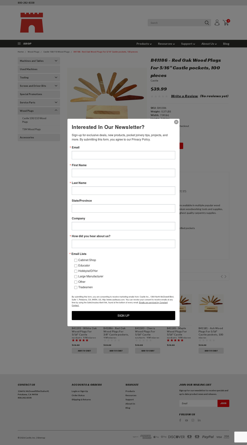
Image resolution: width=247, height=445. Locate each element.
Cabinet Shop (87, 260)
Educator (84, 265)
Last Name (79, 182)
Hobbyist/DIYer (88, 271)
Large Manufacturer (90, 276)
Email (75, 147)
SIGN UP (123, 315)
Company (78, 218)
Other (81, 282)
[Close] (176, 122)
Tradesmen (85, 287)
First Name (79, 165)
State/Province (82, 200)
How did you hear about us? (91, 236)
